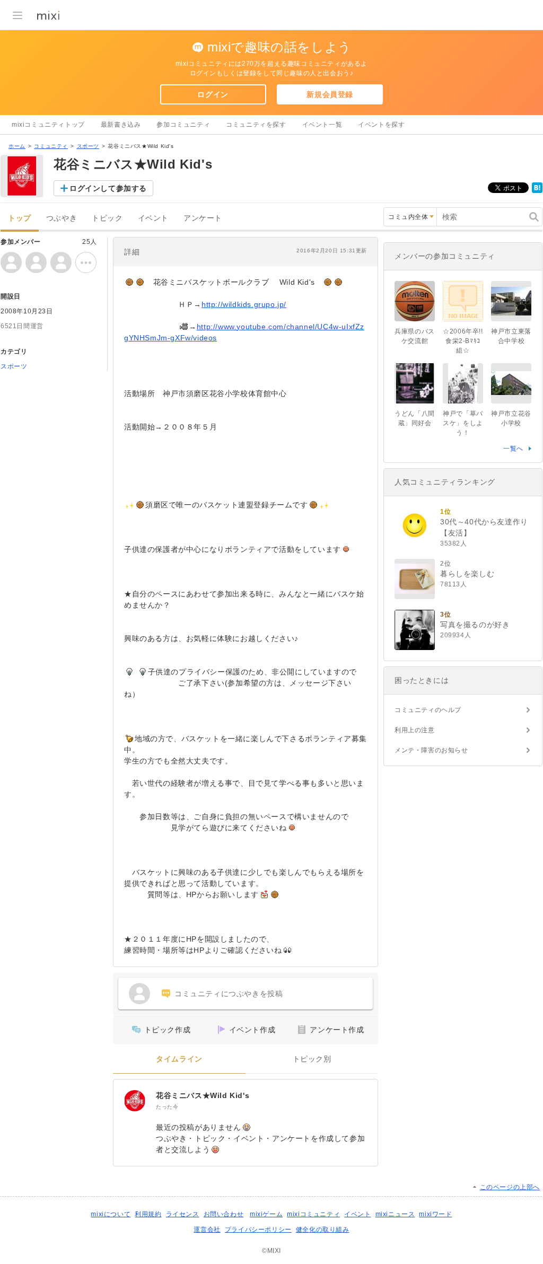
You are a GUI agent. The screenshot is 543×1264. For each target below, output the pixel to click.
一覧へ (513, 448)
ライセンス (182, 1214)
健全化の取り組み (322, 1229)
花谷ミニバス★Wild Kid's (202, 1095)
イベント (153, 218)
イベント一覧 (322, 124)
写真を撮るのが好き (475, 624)
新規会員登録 (329, 94)
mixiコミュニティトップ (48, 124)
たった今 (167, 1107)
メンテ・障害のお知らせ (431, 750)
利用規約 (148, 1214)
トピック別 (312, 1059)
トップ (19, 218)
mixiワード (435, 1214)
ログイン (212, 94)
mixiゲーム (266, 1214)
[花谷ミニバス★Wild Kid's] (134, 1100)
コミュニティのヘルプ (428, 710)
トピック (107, 218)
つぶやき (61, 218)
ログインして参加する (108, 188)
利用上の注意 (415, 730)
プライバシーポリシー (258, 1229)
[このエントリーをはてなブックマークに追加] (537, 191)
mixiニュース (395, 1214)
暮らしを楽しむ (467, 573)
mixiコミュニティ (313, 1214)
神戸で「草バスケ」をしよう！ (463, 423)
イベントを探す (381, 124)
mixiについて (110, 1214)
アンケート (202, 218)
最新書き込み (121, 124)
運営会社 (207, 1229)
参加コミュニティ (183, 124)
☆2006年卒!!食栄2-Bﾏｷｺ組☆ (463, 341)
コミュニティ (51, 146)
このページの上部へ (510, 1187)
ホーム (16, 146)
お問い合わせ (224, 1214)
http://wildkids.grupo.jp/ (244, 304)
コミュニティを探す (256, 124)
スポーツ (88, 146)
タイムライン (179, 1059)
